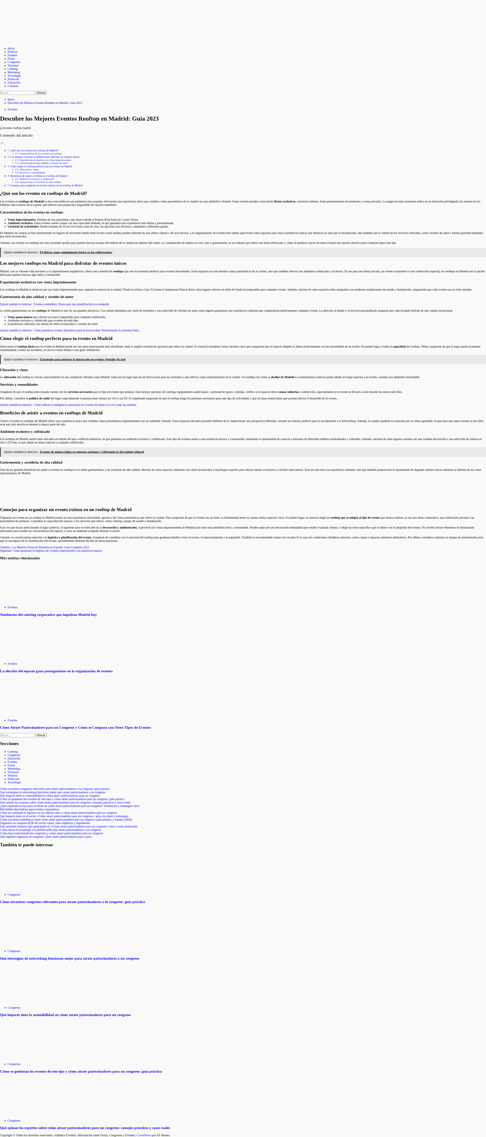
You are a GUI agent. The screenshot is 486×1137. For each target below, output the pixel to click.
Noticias (12, 51)
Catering (13, 68)
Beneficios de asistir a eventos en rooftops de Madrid (38, 175)
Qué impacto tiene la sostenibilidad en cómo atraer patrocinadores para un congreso (50, 795)
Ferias (11, 58)
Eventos (12, 55)
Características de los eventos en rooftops (41, 153)
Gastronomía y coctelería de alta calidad (40, 182)
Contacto (13, 86)
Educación (14, 82)
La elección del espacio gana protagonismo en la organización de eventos (56, 671)
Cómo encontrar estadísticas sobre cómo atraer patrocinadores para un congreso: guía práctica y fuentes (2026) (66, 819)
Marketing (14, 72)
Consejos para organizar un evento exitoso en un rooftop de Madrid (46, 185)
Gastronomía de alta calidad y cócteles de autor (44, 163)
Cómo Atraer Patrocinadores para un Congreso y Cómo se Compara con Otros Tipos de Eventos (75, 727)
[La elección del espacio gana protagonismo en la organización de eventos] (28, 657)
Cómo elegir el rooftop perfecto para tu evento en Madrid (41, 166)
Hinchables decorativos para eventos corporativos (29, 809)
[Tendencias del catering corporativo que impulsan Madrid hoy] (28, 600)
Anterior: (44, 547)
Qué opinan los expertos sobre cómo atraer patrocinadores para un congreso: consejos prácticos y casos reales (65, 802)
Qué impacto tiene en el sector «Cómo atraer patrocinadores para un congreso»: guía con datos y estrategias (64, 816)
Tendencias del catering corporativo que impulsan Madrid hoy (48, 615)
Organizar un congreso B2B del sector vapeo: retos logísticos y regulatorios (45, 823)
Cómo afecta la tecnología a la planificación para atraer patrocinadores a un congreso (50, 829)
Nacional (13, 65)
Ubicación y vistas (29, 169)
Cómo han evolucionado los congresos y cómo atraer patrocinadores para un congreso (51, 833)
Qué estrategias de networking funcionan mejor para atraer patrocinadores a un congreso (53, 792)
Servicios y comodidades (32, 172)
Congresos (14, 62)
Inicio (11, 48)
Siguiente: (51, 550)
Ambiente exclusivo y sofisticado (37, 179)
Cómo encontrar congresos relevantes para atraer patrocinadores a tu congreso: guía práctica (55, 788)
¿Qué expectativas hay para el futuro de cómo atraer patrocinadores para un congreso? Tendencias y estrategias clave (70, 806)
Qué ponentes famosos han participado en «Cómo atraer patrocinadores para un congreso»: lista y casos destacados (68, 826)
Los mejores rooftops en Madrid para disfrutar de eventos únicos (45, 156)
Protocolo (13, 79)
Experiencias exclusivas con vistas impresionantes (45, 160)
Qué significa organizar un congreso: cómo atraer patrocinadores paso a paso (46, 836)
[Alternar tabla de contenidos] (3, 143)
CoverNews (144, 1135)
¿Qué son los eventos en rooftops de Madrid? (34, 150)
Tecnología (14, 75)
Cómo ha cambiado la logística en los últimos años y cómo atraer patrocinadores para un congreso (58, 812)
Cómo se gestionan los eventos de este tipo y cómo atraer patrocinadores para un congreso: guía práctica (62, 799)
